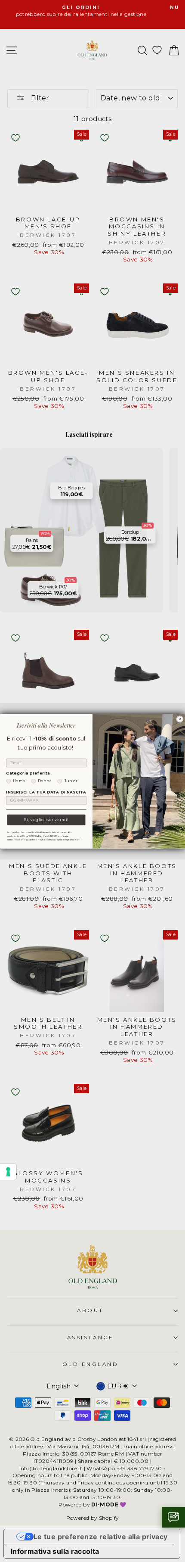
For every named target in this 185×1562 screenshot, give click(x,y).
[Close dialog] (179, 719)
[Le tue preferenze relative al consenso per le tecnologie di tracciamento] (8, 1172)
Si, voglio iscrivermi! (46, 819)
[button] (173, 1517)
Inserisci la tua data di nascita (46, 792)
